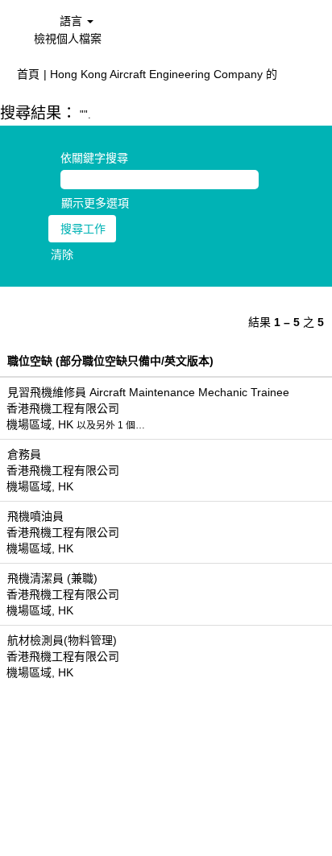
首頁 (28, 74)
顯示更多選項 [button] (95, 202)
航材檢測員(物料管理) (62, 640)
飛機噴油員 (35, 516)
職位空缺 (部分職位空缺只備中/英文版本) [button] (110, 360)
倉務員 (24, 454)
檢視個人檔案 (68, 38)
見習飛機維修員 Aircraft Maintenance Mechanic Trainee (148, 392)
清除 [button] (62, 254)
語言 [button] (72, 20)
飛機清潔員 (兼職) (52, 578)
